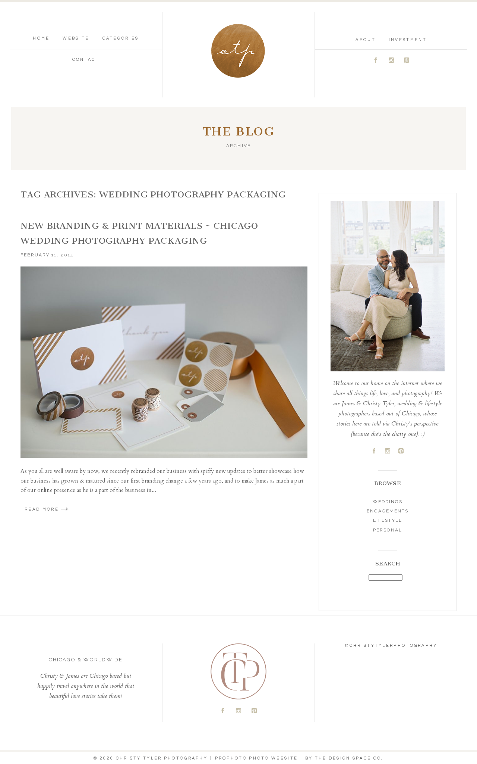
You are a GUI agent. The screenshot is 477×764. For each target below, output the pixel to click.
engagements (387, 511)
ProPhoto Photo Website (256, 758)
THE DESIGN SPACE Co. (349, 758)
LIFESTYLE (387, 520)
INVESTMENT (408, 40)
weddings (387, 501)
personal (387, 530)
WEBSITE (76, 38)
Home (41, 38)
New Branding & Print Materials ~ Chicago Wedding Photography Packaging (139, 233)
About (366, 40)
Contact (85, 59)
